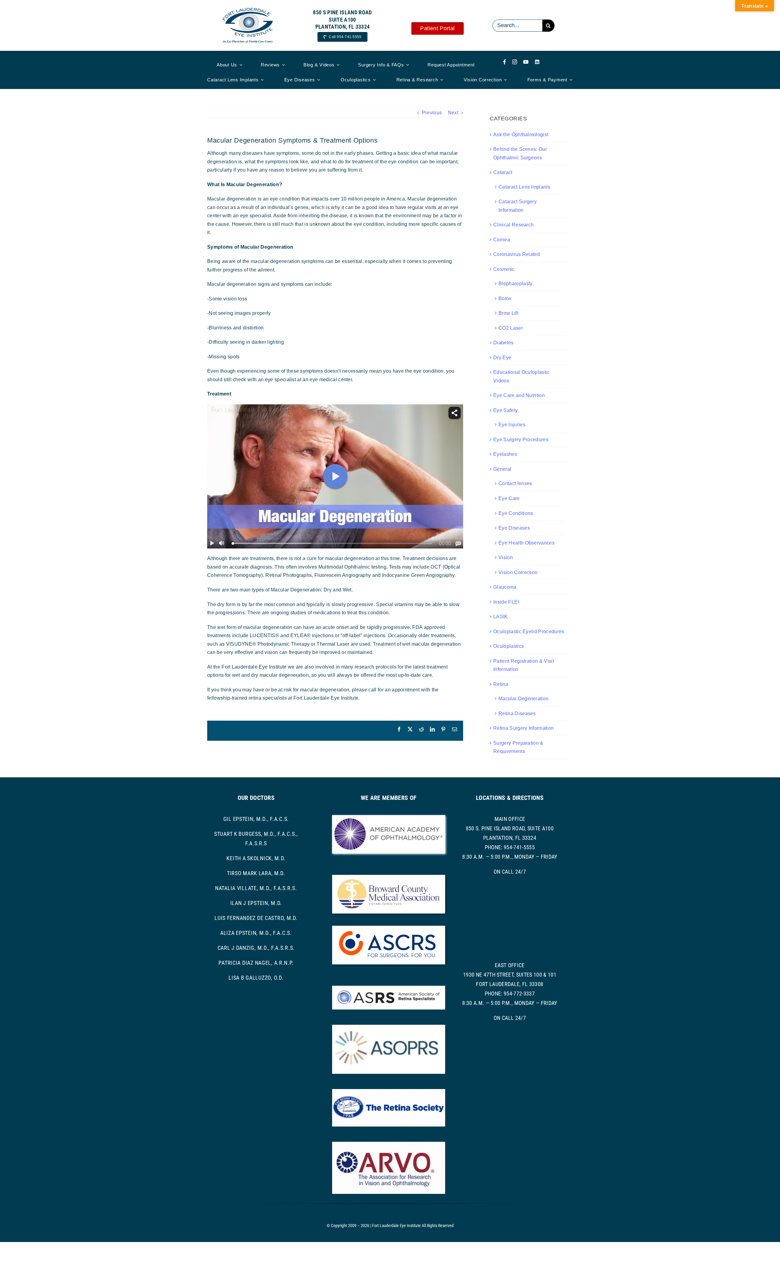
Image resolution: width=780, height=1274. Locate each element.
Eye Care (509, 498)
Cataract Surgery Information (517, 206)
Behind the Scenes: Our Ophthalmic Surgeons (520, 153)
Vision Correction (517, 572)
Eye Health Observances (526, 542)
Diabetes (503, 342)
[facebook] (504, 61)
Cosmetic (504, 269)
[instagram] (514, 61)
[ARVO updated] (388, 1144)
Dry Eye (502, 357)
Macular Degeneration (523, 698)
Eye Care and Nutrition (519, 395)
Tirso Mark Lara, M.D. (256, 873)
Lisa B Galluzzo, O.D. (256, 977)
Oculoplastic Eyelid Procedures (528, 631)
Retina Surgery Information (523, 728)
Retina (500, 684)
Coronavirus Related (516, 254)
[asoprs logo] (388, 1027)
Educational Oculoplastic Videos (521, 376)
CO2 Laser (510, 328)
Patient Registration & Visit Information (523, 665)
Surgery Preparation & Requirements (518, 747)
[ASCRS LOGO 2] (388, 928)
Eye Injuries (511, 424)
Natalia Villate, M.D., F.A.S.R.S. (256, 888)
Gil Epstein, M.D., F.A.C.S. (256, 819)
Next (453, 112)
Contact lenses (515, 483)
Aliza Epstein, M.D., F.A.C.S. (256, 933)
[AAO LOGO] (388, 817)
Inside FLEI (506, 602)
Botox (505, 298)
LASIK (500, 616)
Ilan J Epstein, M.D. (256, 903)
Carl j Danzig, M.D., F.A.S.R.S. (256, 948)
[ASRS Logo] (388, 988)
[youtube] (526, 61)
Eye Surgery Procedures (520, 439)
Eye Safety (505, 410)
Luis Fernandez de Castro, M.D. (256, 918)
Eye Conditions (515, 513)
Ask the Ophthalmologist (520, 134)
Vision (505, 557)
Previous (432, 112)
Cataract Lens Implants (524, 187)
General (502, 469)
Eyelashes (505, 454)
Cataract (502, 172)
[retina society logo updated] (388, 1091)
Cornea (501, 239)
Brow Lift (508, 313)
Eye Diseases (514, 528)
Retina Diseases (517, 713)
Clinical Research (513, 224)
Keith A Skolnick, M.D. (255, 858)
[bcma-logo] (388, 877)
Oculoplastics (508, 646)
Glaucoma (504, 587)
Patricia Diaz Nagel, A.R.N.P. (255, 963)
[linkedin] (537, 61)
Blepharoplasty (515, 283)
